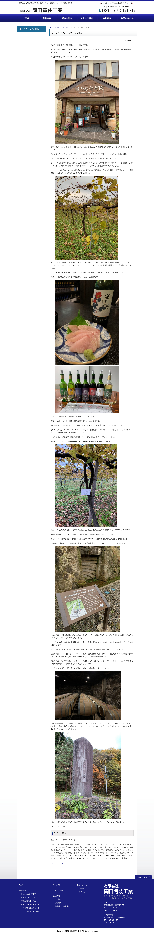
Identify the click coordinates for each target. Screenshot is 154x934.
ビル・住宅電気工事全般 (30, 904)
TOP (51, 27)
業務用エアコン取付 (28, 897)
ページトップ (143, 877)
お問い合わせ (82, 885)
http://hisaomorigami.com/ (60, 863)
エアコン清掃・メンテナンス (32, 911)
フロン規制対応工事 (28, 894)
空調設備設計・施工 (28, 901)
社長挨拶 (58, 899)
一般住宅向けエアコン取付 (31, 908)
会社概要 (58, 903)
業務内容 (22, 890)
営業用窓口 (83, 889)
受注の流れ (57, 885)
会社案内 (56, 896)
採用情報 (82, 892)
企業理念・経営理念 (62, 906)
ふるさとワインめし (30, 29)
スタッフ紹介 (58, 890)
